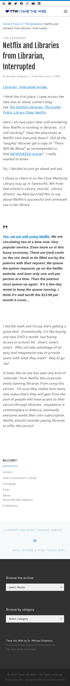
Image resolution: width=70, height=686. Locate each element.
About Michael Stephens (18, 500)
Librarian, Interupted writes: (25, 86)
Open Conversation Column (20, 478)
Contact (7, 472)
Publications (10, 505)
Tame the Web (27, 674)
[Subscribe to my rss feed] (4, 3)
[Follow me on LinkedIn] (39, 3)
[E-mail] (9, 3)
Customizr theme (56, 679)
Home (6, 24)
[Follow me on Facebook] (21, 3)
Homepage (9, 484)
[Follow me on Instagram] (27, 3)
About (6, 495)
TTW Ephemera (32, 24)
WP (21, 679)
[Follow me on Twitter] (15, 3)
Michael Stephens (17, 76)
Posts (16, 24)
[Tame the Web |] (26, 11)
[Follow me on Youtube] (33, 3)
